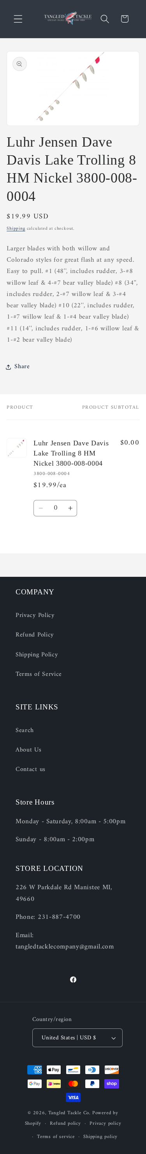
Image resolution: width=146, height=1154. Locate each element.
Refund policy (65, 1123)
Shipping (16, 228)
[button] (18, 19)
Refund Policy (35, 634)
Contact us (31, 769)
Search (25, 730)
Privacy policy (105, 1123)
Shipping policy (100, 1137)
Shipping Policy (37, 654)
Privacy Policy (35, 615)
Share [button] (22, 366)
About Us (29, 750)
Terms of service (56, 1137)
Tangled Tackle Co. (69, 1113)
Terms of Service (39, 674)
